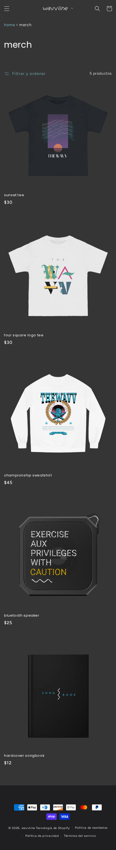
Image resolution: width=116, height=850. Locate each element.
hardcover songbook (24, 756)
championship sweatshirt (28, 475)
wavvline (28, 828)
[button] (7, 9)
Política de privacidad (42, 836)
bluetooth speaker (21, 615)
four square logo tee (24, 335)
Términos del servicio (80, 836)
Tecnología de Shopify (53, 828)
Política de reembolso (91, 828)
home (9, 24)
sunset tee (14, 195)
